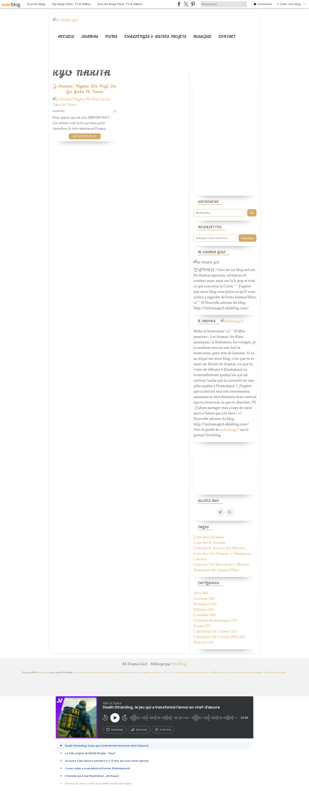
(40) (205, 615)
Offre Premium (219, 672)
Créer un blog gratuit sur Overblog (94, 672)
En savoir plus (84, 136)
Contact (227, 36)
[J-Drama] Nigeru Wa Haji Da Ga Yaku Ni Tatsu (84, 88)
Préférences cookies (276, 672)
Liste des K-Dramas (210, 542)
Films (111, 36)
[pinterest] (192, 4)
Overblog (179, 664)
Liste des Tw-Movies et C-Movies (221, 564)
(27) (202, 626)
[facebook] (179, 4)
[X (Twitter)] (186, 4)
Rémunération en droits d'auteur (192, 672)
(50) (205, 604)
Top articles (121, 672)
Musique (202, 36)
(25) (203, 642)
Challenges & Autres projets (155, 36)
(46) (204, 609)
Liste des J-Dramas (209, 537)
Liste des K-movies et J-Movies (219, 548)
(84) (201, 593)
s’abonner (117, 730)
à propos (165, 730)
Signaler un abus (152, 672)
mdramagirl (229, 429)
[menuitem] (66, 36)
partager (141, 730)
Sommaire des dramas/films (216, 570)
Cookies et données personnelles (247, 672)
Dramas (89, 36)
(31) (215, 620)
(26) (215, 631)
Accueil (66, 36)
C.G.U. (168, 672)
